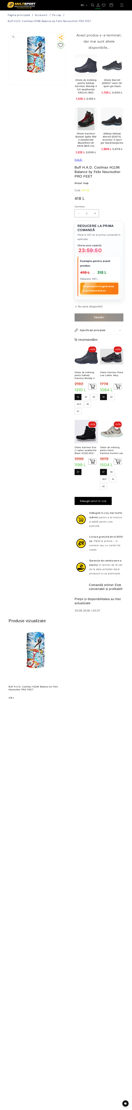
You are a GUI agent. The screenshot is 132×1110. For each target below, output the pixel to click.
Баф (86, 183)
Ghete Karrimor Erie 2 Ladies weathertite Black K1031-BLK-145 (86, 450)
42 (86, 397)
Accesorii (41, 15)
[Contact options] (125, 1103)
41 (78, 397)
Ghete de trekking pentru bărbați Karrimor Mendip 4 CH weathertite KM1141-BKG (85, 375)
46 (87, 404)
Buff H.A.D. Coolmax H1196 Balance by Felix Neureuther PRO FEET (49, 21)
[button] (122, 5)
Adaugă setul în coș (93, 501)
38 (111, 472)
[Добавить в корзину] (92, 386)
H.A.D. (78, 160)
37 (78, 472)
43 (94, 397)
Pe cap (56, 15)
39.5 (104, 479)
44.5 (79, 404)
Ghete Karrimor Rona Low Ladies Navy (111, 374)
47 (78, 411)
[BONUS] (98, 5)
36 (103, 397)
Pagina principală (19, 15)
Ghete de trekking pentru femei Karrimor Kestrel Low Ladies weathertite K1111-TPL (111, 450)
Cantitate (80, 206)
